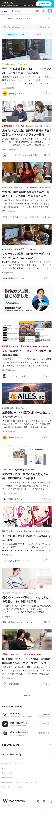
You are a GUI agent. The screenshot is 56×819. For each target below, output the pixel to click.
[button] (28, 706)
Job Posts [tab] (8, 18)
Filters (43, 27)
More (27, 695)
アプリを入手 (44, 714)
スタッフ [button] (37, 34)
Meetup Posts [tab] (23, 18)
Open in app (43, 3)
